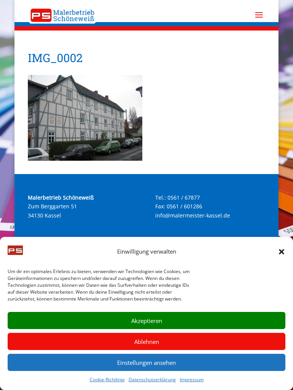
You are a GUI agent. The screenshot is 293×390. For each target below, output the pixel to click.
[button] (281, 252)
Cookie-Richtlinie (107, 379)
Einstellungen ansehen (146, 362)
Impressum (192, 379)
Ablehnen (146, 341)
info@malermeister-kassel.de (192, 215)
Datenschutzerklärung (152, 379)
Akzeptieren (146, 320)
